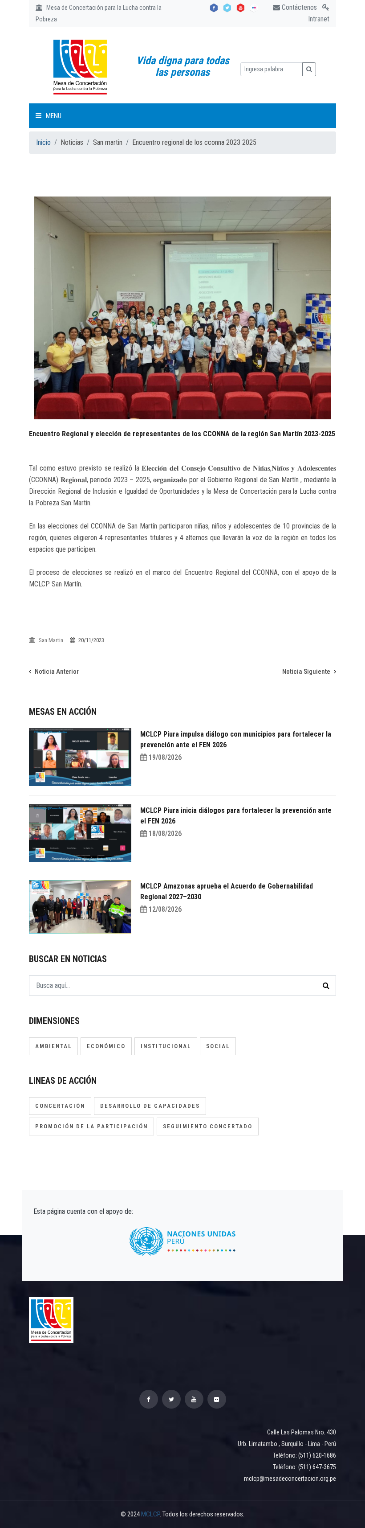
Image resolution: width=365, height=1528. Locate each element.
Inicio (43, 142)
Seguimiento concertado (207, 1126)
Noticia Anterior (56, 672)
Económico (106, 1046)
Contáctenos (298, 7)
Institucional (166, 1046)
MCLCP (150, 1514)
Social (218, 1046)
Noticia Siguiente (307, 672)
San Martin (51, 640)
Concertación (60, 1105)
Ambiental (53, 1046)
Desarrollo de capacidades (150, 1105)
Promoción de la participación (91, 1126)
